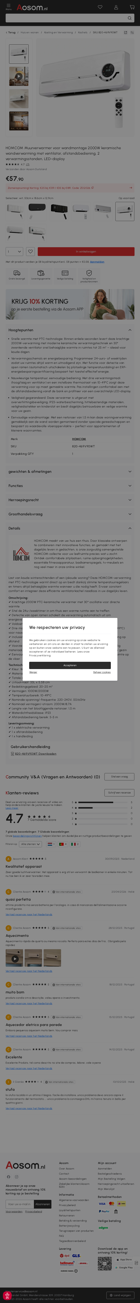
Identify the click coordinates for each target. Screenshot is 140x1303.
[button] (7, 1295)
